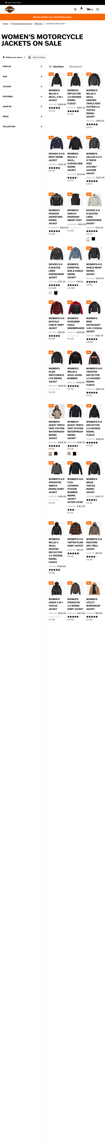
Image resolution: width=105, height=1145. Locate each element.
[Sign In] (81, 9)
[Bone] (88, 238)
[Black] (93, 238)
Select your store (14, 57)
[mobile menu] (97, 9)
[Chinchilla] (50, 453)
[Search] (75, 9)
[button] (36, 57)
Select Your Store (14, 3)
